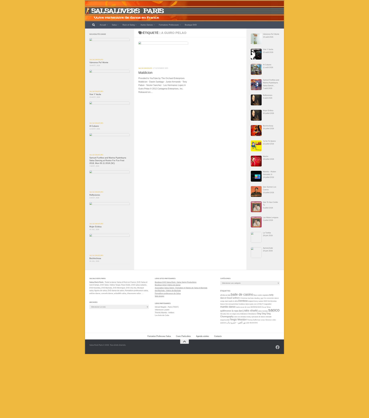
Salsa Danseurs (145, 68)
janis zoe (253, 304)
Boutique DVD (191, 25)
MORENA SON (256, 307)
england (251, 301)
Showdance (252, 314)
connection (270, 298)
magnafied (267, 304)
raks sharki (251, 310)
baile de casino (242, 294)
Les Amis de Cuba (162, 315)
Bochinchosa (95, 258)
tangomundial (224, 320)
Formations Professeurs (169, 25)
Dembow (243, 300)
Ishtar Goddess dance (242, 304)
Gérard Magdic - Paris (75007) (167, 307)
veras (263, 320)
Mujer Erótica (95, 227)
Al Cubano (94, 126)
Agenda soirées (202, 336)
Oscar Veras (266, 307)
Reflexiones (94, 195)
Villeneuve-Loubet (162, 310)
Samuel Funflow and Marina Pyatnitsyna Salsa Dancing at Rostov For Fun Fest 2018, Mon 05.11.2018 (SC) (107, 160)
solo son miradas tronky (242, 317)
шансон (223, 323)
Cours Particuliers (183, 336)
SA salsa (223, 314)
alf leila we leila (225, 295)
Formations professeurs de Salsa (168, 293)
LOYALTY (260, 304)
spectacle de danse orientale (261, 317)
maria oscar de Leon (243, 307)
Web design (159, 296)
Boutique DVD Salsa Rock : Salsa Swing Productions (175, 282)
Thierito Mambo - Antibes (164, 313)
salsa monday (263, 311)
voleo (274, 320)
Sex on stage (231, 314)
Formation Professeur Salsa (159, 336)
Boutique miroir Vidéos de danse (167, 285)
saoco (273, 310)
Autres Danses (147, 25)
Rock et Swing (129, 25)
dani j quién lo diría (231, 301)
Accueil (103, 25)
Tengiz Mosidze (238, 319)
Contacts (218, 336)
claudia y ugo (258, 298)
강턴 (247, 323)
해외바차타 (254, 323)
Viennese (268, 320)
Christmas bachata (247, 298)
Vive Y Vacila (95, 94)
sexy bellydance (242, 314)
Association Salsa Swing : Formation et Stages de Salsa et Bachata (181, 288)
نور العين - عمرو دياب (236, 322)
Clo (265, 298)
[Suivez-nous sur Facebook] (278, 347)
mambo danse (227, 306)
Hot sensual (229, 304)
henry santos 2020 (260, 301)
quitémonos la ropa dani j (232, 311)
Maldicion (145, 73)
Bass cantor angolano (261, 295)
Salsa (114, 25)
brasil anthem (233, 298)
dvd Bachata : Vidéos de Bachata (168, 291)
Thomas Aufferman (253, 320)
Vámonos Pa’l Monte (98, 62)
